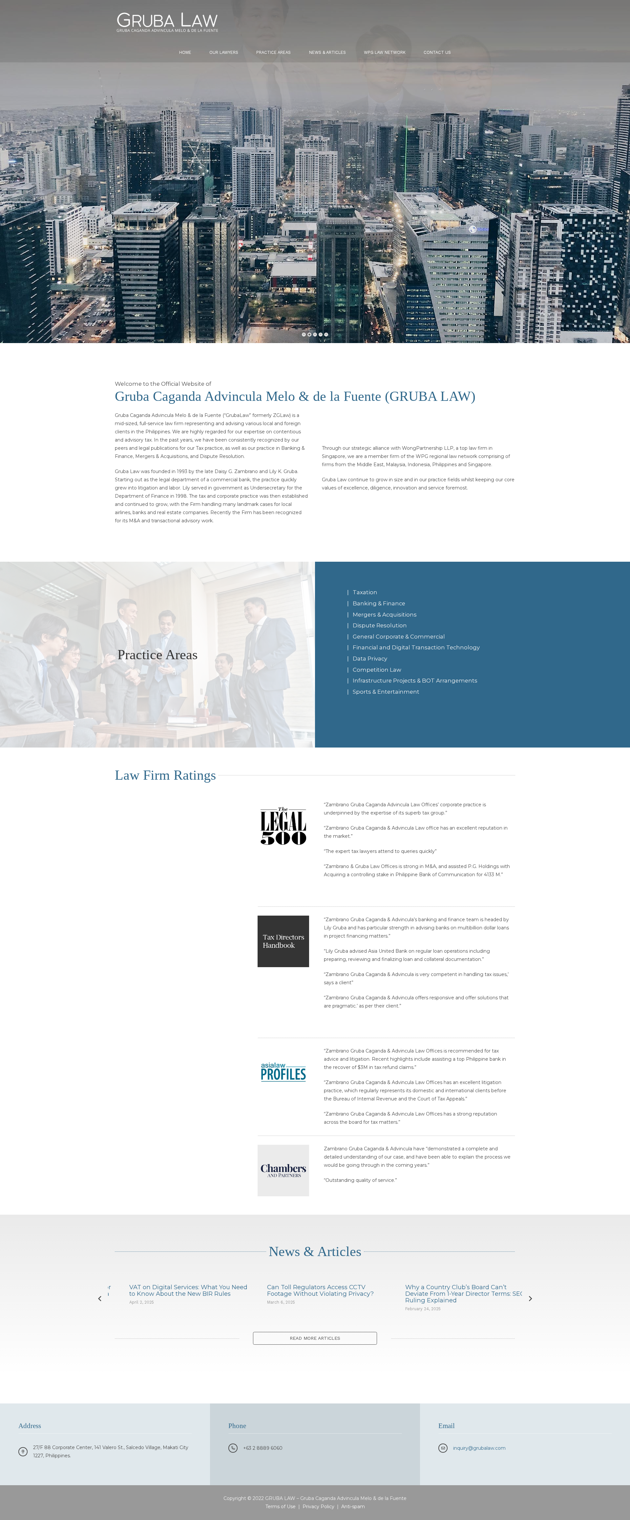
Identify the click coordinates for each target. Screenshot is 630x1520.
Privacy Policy (318, 1506)
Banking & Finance (379, 603)
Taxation (365, 592)
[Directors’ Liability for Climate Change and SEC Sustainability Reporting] (453, 1298)
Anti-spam (353, 1506)
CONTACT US (354, 242)
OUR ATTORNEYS (286, 241)
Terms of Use (280, 1506)
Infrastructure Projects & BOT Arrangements (415, 680)
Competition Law (377, 669)
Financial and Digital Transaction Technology (416, 647)
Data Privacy (370, 658)
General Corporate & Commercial (399, 636)
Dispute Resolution (380, 625)
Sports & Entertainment (386, 691)
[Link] (167, 21)
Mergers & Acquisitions (385, 614)
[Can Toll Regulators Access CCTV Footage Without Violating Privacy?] (177, 1298)
